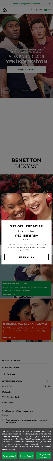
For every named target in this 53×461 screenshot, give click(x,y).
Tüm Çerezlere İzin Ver (44, 455)
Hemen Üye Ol (26, 257)
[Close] (49, 196)
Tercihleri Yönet (9, 456)
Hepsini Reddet (26, 456)
